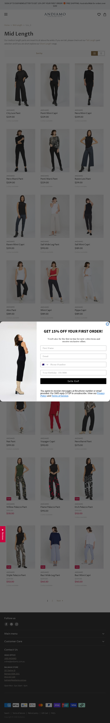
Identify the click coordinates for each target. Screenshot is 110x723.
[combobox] (45, 364)
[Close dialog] (107, 324)
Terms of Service (59, 396)
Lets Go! (73, 381)
